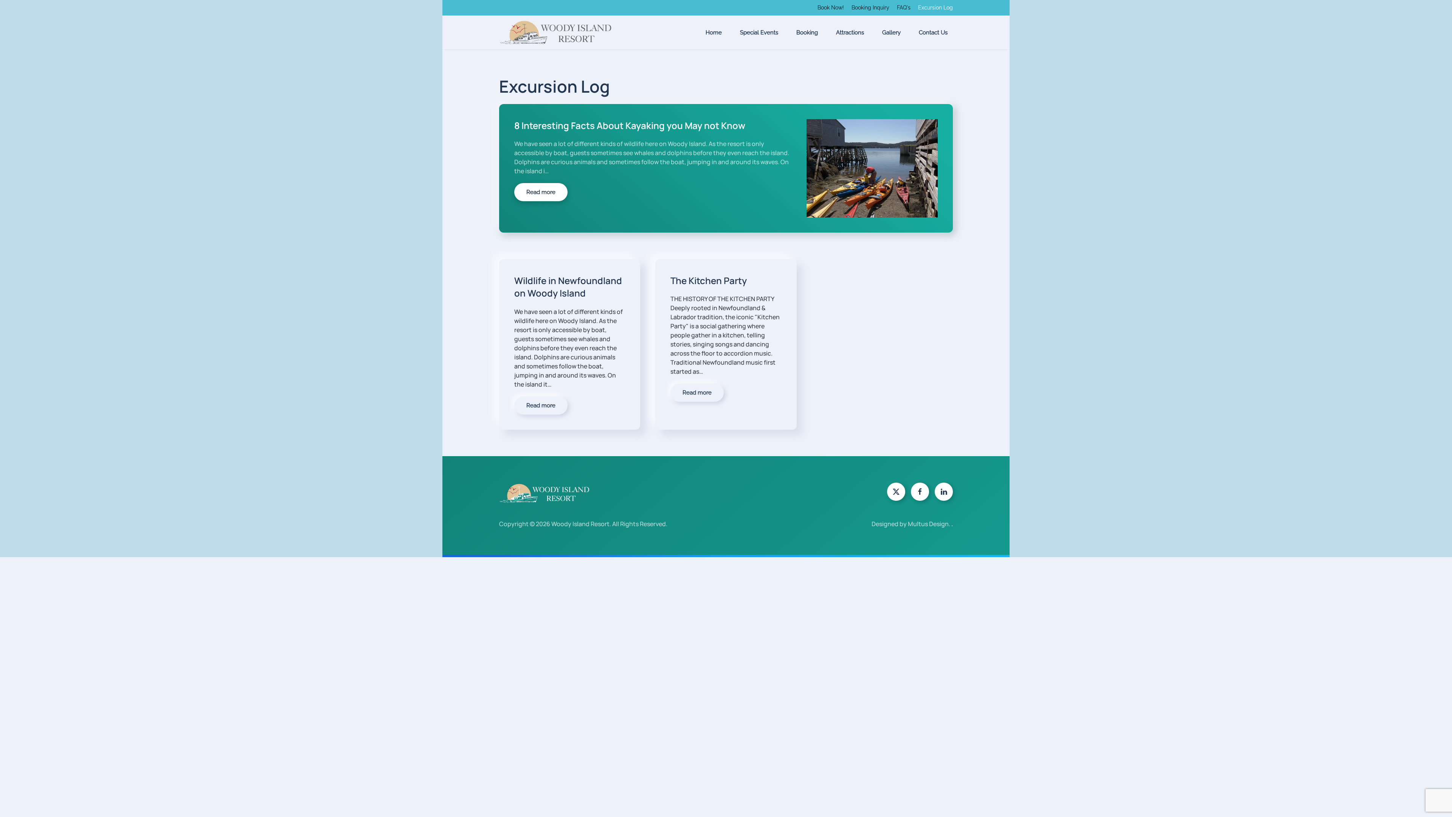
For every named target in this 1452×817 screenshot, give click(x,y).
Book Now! (831, 8)
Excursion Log (935, 8)
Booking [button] (807, 32)
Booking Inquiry (870, 8)
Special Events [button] (759, 32)
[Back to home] (556, 33)
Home (714, 32)
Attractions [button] (850, 32)
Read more (540, 192)
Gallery (891, 32)
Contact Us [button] (933, 32)
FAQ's (904, 8)
